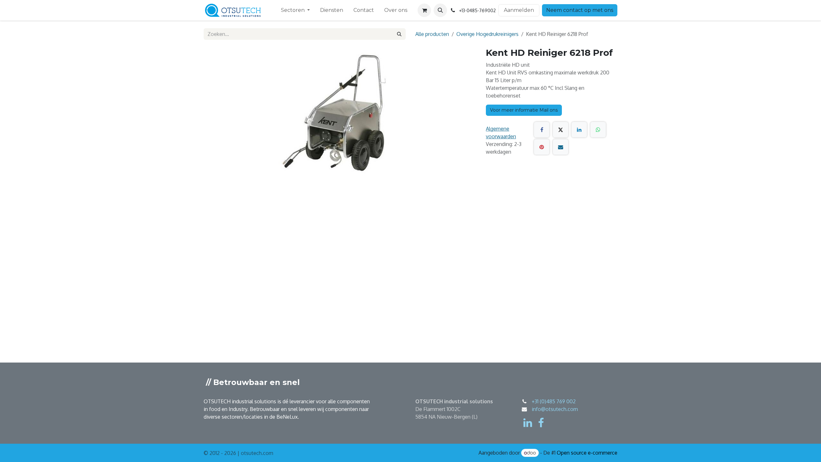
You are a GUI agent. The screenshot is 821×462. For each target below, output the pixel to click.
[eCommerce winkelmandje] (424, 10)
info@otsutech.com (555, 409)
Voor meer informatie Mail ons (524, 110)
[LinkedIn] (579, 129)
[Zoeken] (399, 34)
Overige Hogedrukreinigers (487, 34)
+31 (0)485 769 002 (554, 401)
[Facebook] (541, 129)
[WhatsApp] (598, 129)
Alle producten (432, 34)
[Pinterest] (541, 147)
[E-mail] (560, 147)
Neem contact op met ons (579, 10)
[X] (560, 129)
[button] (440, 10)
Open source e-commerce (587, 452)
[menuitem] (295, 10)
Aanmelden (519, 10)
